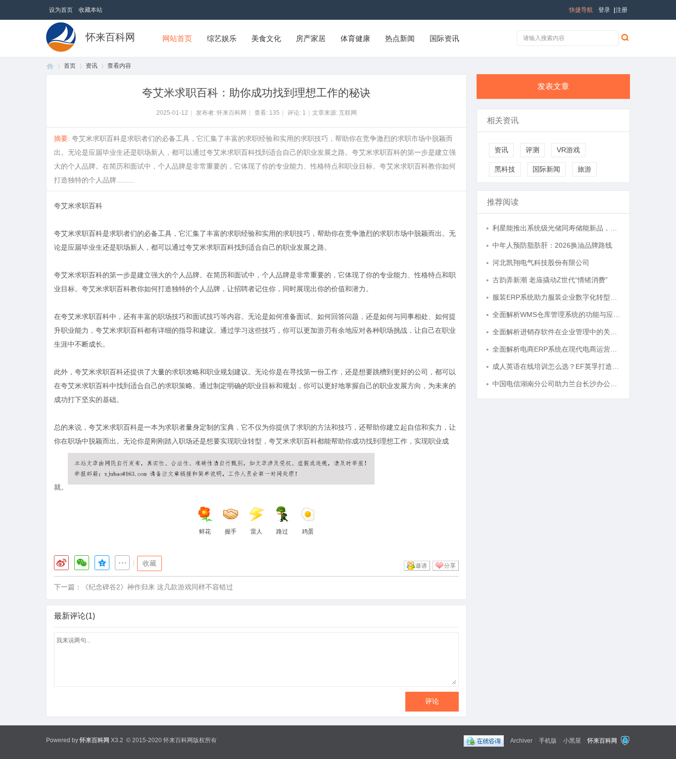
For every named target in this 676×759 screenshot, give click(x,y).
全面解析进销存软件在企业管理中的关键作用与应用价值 (556, 332)
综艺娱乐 (222, 38)
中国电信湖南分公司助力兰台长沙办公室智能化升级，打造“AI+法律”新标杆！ (556, 384)
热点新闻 (400, 38)
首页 (50, 66)
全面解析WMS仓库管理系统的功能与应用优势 (556, 314)
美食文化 (266, 38)
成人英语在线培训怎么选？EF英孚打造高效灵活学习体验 (556, 366)
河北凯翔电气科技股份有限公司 (540, 263)
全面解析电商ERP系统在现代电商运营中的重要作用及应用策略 (556, 349)
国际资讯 (444, 38)
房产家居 (311, 38)
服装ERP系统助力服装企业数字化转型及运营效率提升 (556, 297)
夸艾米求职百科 (78, 206)
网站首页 (177, 38)
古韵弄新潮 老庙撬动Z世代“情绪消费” (550, 280)
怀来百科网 (110, 37)
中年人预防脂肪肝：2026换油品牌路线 (552, 245)
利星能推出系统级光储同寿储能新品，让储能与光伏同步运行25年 (556, 228)
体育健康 (355, 38)
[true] (624, 37)
